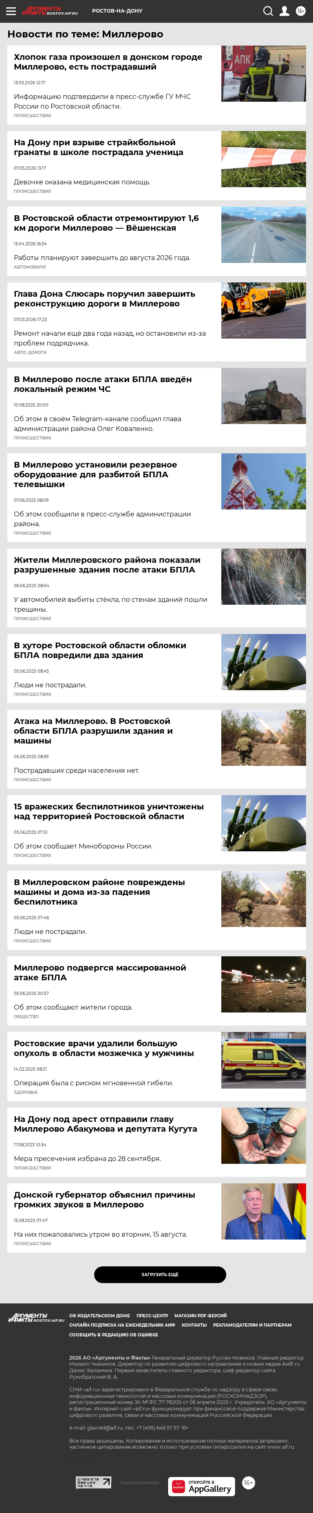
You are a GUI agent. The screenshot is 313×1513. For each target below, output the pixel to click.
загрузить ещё (160, 1274)
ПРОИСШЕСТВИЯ (32, 116)
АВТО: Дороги (30, 353)
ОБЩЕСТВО (26, 1017)
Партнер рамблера (139, 1482)
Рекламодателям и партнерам (252, 1325)
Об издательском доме (99, 1315)
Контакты (194, 1325)
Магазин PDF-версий (200, 1315)
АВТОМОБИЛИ (30, 267)
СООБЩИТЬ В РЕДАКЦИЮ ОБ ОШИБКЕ (113, 1335)
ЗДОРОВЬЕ (26, 1093)
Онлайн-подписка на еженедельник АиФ (122, 1325)
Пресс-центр (152, 1315)
